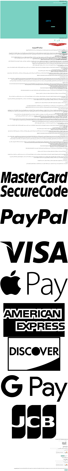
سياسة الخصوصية (16, 468)
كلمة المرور (66, 462)
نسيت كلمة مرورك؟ (65, 457)
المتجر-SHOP (64, 442)
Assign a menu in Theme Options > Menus (59, 2)
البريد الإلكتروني (65, 460)
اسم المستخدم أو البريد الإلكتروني (63, 448)
